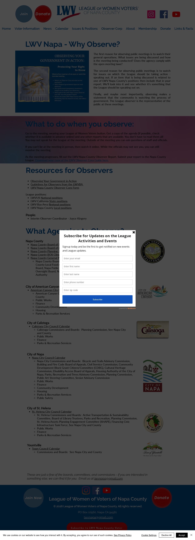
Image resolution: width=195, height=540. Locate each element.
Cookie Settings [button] (148, 535)
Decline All (166, 535)
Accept (182, 535)
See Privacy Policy (122, 535)
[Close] (191, 535)
